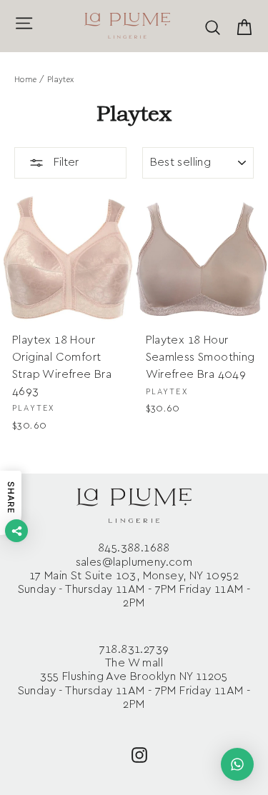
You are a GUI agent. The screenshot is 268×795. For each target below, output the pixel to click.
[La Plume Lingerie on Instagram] (139, 753)
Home (25, 80)
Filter (65, 162)
